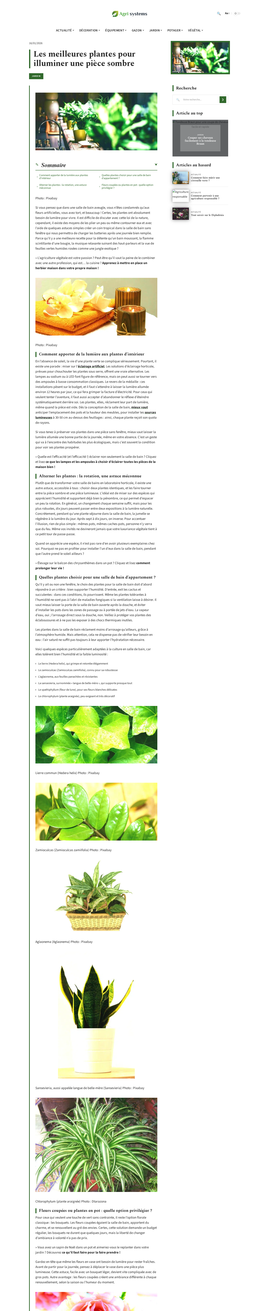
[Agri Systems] (129, 13)
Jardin (36, 76)
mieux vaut (139, 407)
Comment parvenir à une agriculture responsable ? (205, 197)
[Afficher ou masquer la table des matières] (111, 165)
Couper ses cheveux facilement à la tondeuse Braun (200, 141)
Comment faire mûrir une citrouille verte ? (205, 179)
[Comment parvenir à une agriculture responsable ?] (180, 196)
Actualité (196, 175)
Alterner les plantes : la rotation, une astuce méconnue (63, 186)
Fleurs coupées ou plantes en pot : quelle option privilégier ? (127, 186)
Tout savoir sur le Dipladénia (207, 215)
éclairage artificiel (91, 366)
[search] (218, 13)
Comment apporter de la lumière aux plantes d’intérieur (63, 176)
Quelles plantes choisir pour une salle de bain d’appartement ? (126, 176)
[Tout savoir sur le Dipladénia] (180, 214)
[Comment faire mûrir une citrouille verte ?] (180, 178)
